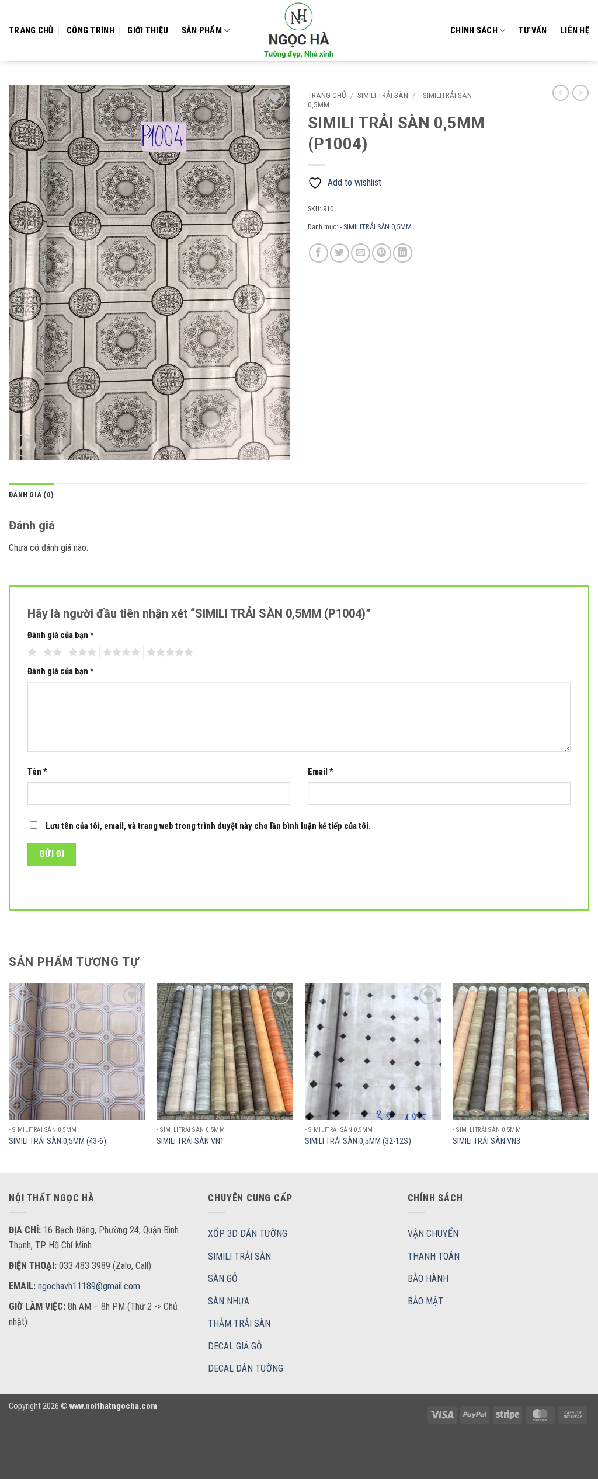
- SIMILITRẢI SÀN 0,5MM (376, 226)
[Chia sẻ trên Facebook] (318, 253)
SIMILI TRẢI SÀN (382, 95)
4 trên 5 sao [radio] (119, 652)
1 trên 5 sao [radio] (31, 652)
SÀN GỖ (223, 1278)
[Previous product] (580, 93)
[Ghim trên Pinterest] (381, 253)
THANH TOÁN (434, 1256)
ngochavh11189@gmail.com (89, 1286)
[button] (24, 445)
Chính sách (474, 31)
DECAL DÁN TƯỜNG (245, 1368)
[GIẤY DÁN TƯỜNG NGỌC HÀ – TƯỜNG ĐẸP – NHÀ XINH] (299, 30)
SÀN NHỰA (228, 1301)
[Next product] (560, 93)
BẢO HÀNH (428, 1278)
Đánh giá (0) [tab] (31, 494)
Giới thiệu (147, 31)
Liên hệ (574, 31)
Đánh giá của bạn (60, 635)
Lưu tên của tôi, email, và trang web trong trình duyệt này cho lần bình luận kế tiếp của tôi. (208, 826)
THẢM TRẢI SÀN (239, 1323)
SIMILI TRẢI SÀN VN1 (190, 1141)
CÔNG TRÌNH (90, 31)
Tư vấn (533, 31)
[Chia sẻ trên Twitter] (339, 253)
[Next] (588, 1076)
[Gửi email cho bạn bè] (360, 253)
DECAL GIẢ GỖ (235, 1346)
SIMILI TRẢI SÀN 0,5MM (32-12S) (358, 1141)
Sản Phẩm (202, 31)
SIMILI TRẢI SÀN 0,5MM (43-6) (57, 1141)
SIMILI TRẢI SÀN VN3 (486, 1141)
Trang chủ (31, 31)
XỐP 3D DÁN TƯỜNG (247, 1233)
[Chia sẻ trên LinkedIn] (402, 253)
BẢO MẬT (425, 1301)
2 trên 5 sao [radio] (51, 652)
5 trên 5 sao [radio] (168, 652)
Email (320, 772)
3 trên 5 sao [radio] (80, 652)
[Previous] (9, 1076)
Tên (37, 772)
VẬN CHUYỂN (433, 1233)
